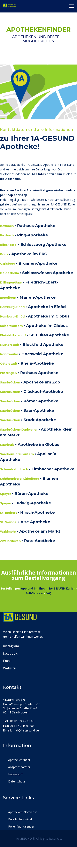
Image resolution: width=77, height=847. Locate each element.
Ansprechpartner (18, 767)
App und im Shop (33, 588)
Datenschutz (16, 781)
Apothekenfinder (18, 760)
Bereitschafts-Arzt (19, 819)
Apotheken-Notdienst (22, 812)
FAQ (48, 593)
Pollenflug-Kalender (20, 826)
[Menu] (71, 6)
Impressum (15, 774)
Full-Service (34, 593)
